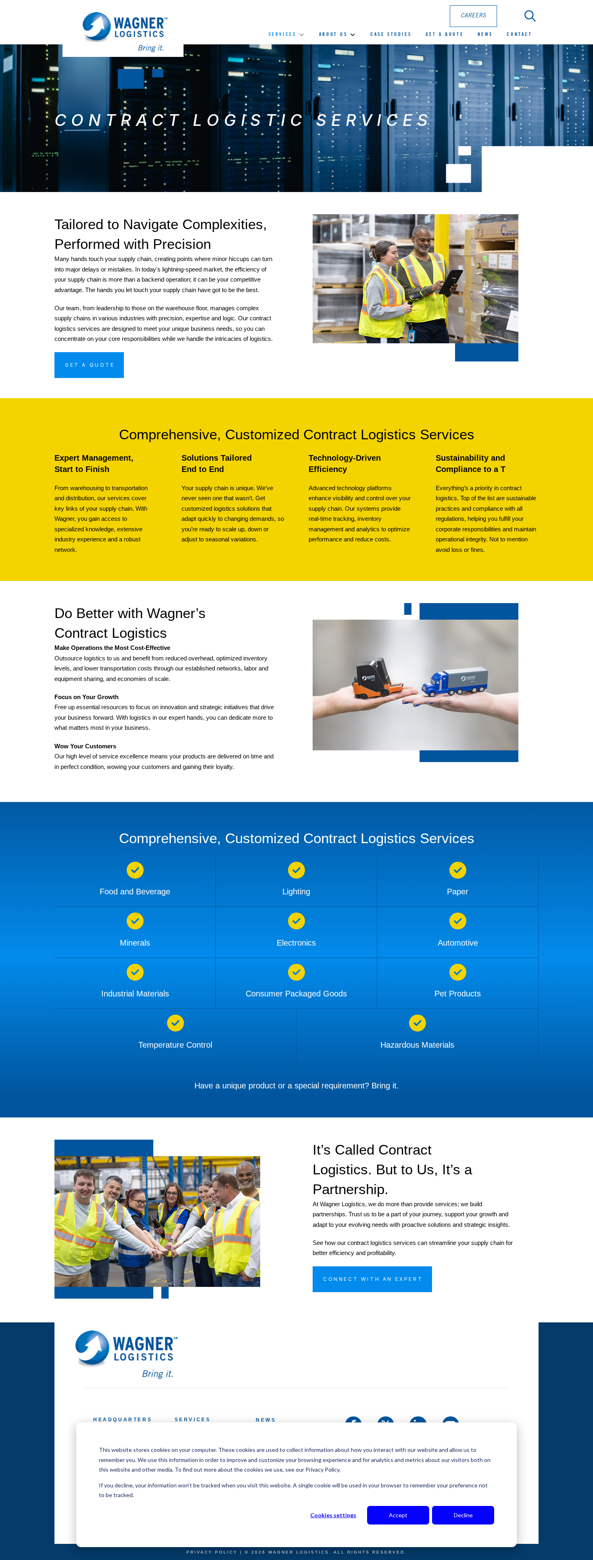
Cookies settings (333, 1515)
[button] (530, 16)
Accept (398, 1515)
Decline (463, 1515)
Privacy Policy (212, 1552)
